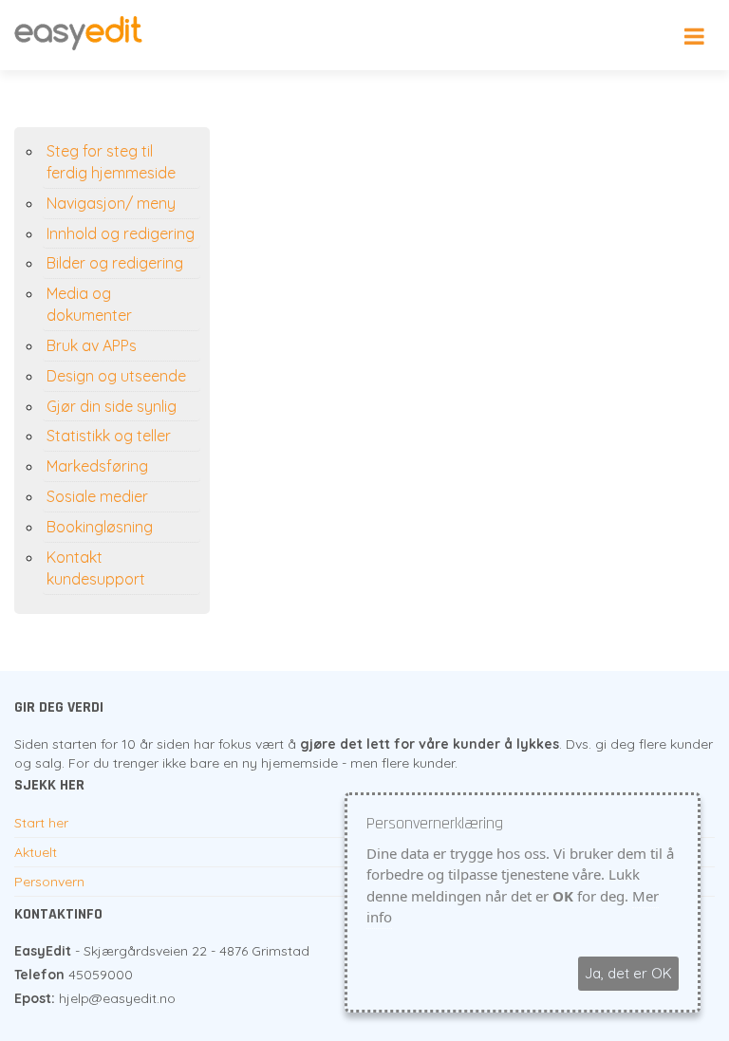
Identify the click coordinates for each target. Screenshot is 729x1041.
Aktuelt (35, 852)
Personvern (49, 881)
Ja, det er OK (628, 973)
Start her (41, 822)
